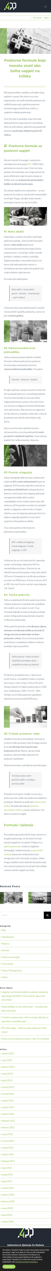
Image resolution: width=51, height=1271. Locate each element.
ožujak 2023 (7, 1100)
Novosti (5, 950)
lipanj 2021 (7, 1181)
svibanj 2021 (8, 1188)
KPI (29, 164)
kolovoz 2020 (8, 1201)
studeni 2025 (8, 1053)
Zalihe (5, 977)
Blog (4, 930)
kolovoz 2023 (8, 1067)
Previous (37, 17)
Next (46, 17)
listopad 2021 (8, 1161)
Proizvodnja (7, 963)
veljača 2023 (8, 1107)
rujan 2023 (7, 1060)
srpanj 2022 (7, 1134)
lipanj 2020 (7, 1214)
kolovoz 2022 (8, 1127)
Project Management (12, 970)
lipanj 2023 (7, 1080)
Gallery (14, 897)
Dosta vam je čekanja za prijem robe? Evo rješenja (25, 1038)
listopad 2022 (8, 1120)
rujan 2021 (7, 1167)
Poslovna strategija (11, 957)
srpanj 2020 (7, 1208)
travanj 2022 (8, 1141)
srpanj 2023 (7, 1073)
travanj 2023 (8, 1093)
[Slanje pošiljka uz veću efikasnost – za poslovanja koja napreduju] (39, 897)
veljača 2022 (8, 1154)
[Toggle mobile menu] (45, 6)
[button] (2, 898)
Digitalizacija (8, 936)
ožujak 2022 (7, 1147)
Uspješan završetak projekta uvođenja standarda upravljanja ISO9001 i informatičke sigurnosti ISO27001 (8, 897)
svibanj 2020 (8, 1221)
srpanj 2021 (7, 1174)
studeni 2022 (8, 1114)
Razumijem (9, 1267)
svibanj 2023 (8, 1087)
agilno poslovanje (12, 846)
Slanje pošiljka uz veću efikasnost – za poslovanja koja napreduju (36, 897)
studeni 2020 (8, 1194)
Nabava (5, 943)
